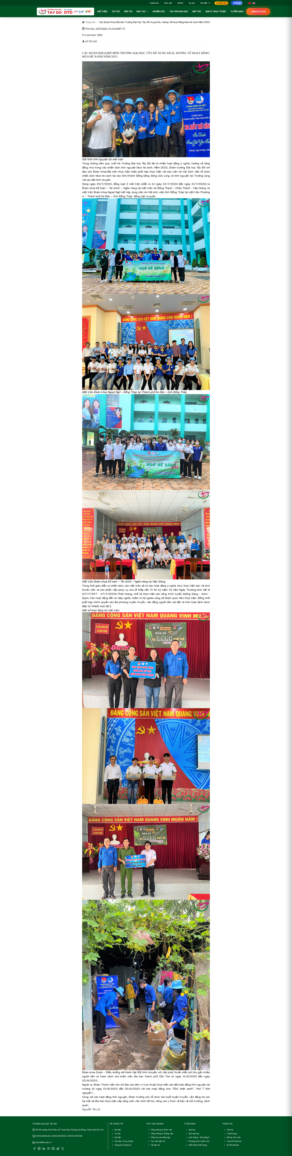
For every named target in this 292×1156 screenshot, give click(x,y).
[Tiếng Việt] (249, 3)
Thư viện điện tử (158, 1141)
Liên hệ (230, 1129)
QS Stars (236, 3)
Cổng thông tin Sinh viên (161, 1129)
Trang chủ (90, 22)
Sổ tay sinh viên (234, 1137)
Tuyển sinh (154, 3)
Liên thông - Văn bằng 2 (199, 1137)
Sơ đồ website (233, 1145)
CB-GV (180, 3)
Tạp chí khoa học (234, 1141)
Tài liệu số (155, 1145)
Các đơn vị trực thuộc (124, 1141)
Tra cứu (192, 3)
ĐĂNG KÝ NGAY (258, 11)
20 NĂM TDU (221, 3)
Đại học (192, 1129)
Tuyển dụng (232, 1133)
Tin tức (118, 1133)
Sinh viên (168, 3)
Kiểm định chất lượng (198, 1145)
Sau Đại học (194, 1133)
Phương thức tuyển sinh (199, 1141)
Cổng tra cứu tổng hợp (160, 1137)
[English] (253, 3)
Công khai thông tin (123, 1145)
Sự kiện (118, 1129)
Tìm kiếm (203, 3)
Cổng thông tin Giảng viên (162, 1133)
